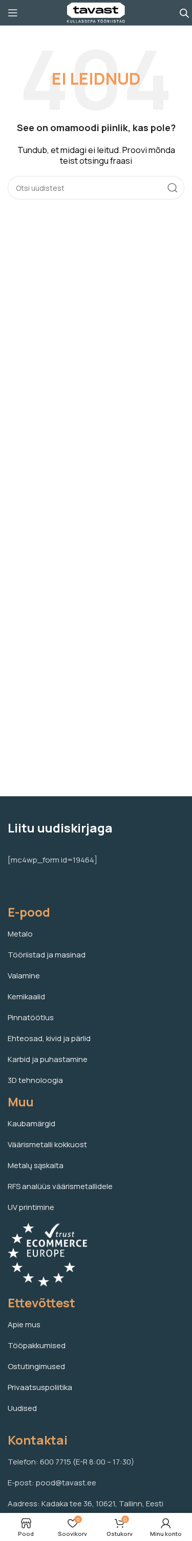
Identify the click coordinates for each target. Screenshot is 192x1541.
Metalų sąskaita (35, 1165)
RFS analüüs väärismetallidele (60, 1186)
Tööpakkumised (37, 1345)
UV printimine (31, 1207)
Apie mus (24, 1324)
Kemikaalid (26, 996)
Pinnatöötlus (31, 1017)
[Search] (172, 187)
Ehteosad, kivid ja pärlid (49, 1038)
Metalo (20, 933)
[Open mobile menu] (13, 13)
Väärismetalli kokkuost (47, 1144)
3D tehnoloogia (35, 1080)
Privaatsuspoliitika (40, 1387)
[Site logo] (96, 12)
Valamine (24, 975)
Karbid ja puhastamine (48, 1059)
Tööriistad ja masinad (47, 954)
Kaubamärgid (31, 1123)
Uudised (22, 1408)
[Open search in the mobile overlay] (184, 13)
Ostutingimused (36, 1366)
